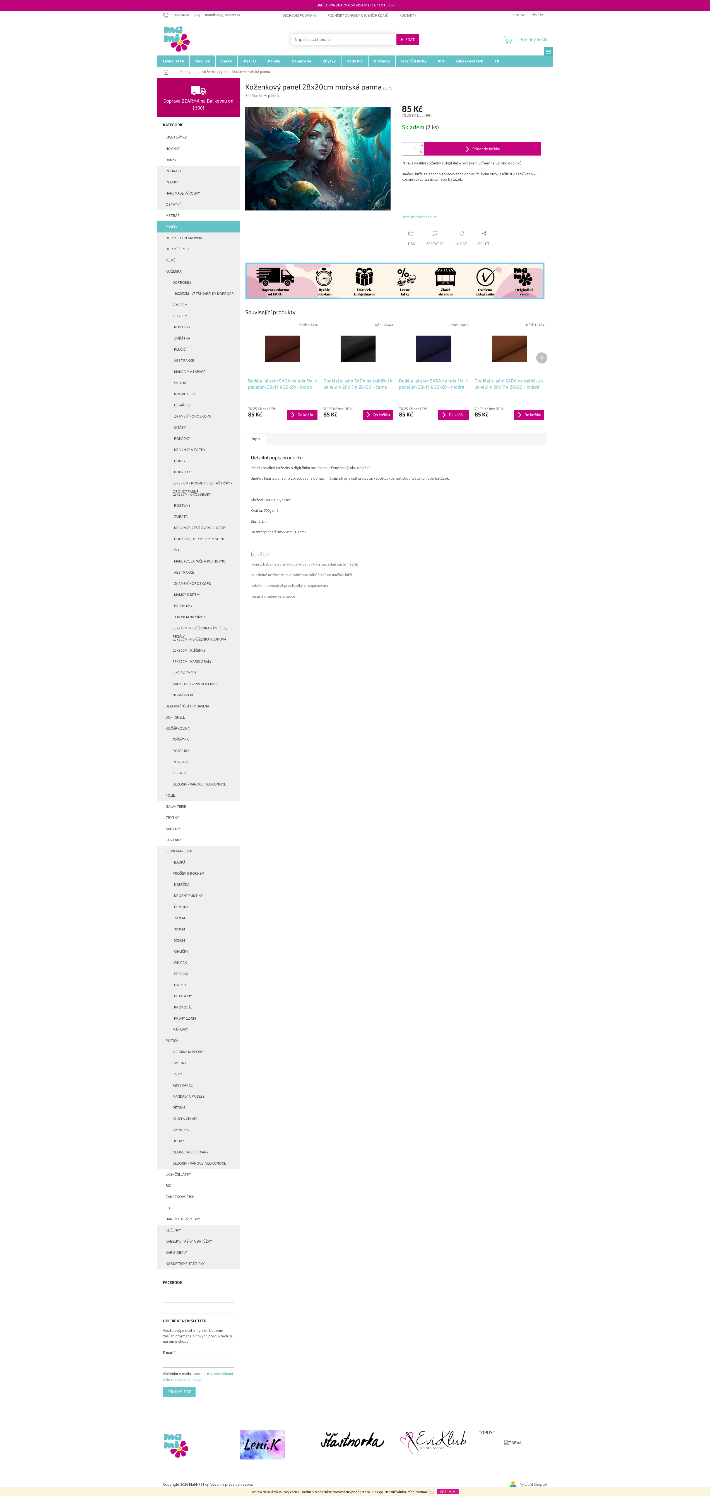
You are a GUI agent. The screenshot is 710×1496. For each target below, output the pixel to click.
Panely (171, 227)
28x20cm (180, 316)
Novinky (173, 149)
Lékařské (182, 405)
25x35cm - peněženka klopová (199, 639)
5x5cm (179, 940)
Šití (177, 550)
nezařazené (183, 695)
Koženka (174, 271)
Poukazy (174, 171)
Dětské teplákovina (184, 238)
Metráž (173, 216)
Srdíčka (181, 974)
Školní (180, 383)
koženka (174, 840)
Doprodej (182, 282)
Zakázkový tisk (180, 1197)
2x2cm (179, 918)
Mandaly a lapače (189, 372)
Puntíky (181, 907)
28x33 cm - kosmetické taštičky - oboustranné (202, 485)
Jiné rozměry (185, 673)
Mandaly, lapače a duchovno (200, 561)
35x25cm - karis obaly (192, 662)
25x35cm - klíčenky (189, 650)
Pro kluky (183, 606)
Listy (177, 1074)
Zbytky (172, 818)
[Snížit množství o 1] (421, 152)
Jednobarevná (179, 851)
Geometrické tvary (190, 1152)
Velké (170, 260)
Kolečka (181, 885)
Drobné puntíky (188, 896)
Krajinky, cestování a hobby (200, 528)
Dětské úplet (178, 249)
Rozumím (448, 1491)
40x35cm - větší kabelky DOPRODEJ (204, 294)
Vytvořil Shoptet (533, 1484)
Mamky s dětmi (187, 595)
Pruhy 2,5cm (185, 1018)
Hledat (408, 39)
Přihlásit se (179, 1391)
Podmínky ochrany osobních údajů (358, 15)
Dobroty (182, 472)
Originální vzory (188, 1052)
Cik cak (180, 963)
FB (168, 1208)
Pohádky (182, 439)
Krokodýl (183, 1007)
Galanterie (176, 806)
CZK (516, 15)
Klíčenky (173, 1230)
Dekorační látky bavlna (187, 706)
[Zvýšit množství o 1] (421, 145)
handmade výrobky (183, 193)
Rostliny (182, 327)
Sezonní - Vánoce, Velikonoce (199, 1163)
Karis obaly (176, 1252)
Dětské (179, 1108)
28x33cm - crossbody (192, 494)
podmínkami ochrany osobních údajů (198, 1376)
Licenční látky (178, 1174)
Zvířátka (182, 338)
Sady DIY (173, 829)
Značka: (262, 96)
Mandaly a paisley (188, 1096)
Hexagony (183, 996)
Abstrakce (184, 360)
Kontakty (407, 15)
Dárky (171, 160)
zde (431, 1492)
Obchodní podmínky (299, 15)
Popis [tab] (255, 439)
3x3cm (179, 929)
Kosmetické (185, 394)
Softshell (175, 717)
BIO (169, 1186)
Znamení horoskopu (192, 416)
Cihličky (181, 951)
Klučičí (180, 349)
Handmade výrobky (183, 1219)
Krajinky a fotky (189, 450)
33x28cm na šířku (189, 617)
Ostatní (173, 204)
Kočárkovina (178, 728)
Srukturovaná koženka (195, 684)
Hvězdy (180, 985)
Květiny (179, 1063)
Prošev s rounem (188, 873)
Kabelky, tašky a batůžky (189, 1241)
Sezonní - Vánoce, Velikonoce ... (201, 784)
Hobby (180, 461)
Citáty (180, 427)
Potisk (172, 1041)
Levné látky (176, 137)
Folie (170, 795)
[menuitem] (173, 61)
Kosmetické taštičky (185, 1264)
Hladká (179, 862)
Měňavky (180, 1029)
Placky (172, 182)
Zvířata (181, 517)
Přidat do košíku (486, 148)
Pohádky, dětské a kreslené (199, 539)
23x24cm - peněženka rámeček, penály (200, 629)
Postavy (180, 762)
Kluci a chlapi (185, 1119)
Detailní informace (417, 217)
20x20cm (180, 305)
